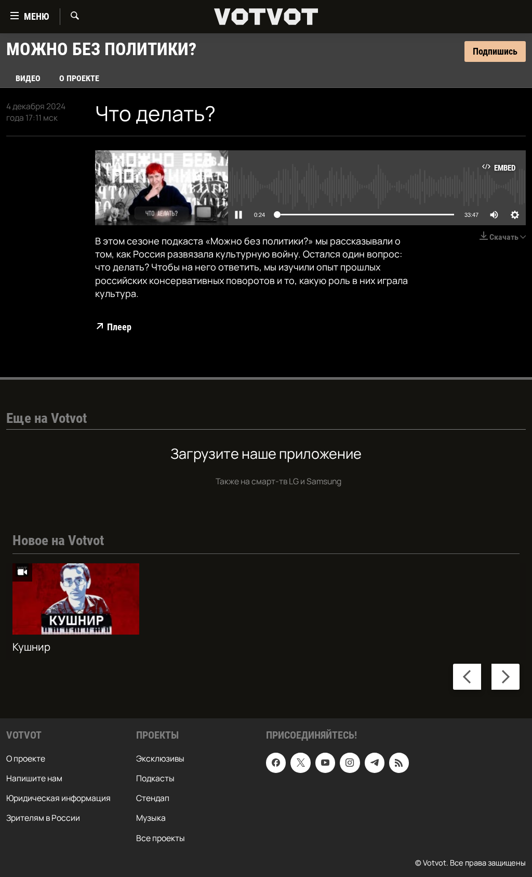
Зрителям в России (43, 817)
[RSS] (399, 762)
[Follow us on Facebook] (276, 762)
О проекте (79, 78)
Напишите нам (34, 778)
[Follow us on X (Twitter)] (300, 762)
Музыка (151, 817)
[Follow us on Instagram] (350, 762)
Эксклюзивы (160, 758)
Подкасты (155, 778)
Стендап (152, 798)
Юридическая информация (58, 798)
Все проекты (160, 837)
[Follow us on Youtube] (325, 762)
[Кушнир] (75, 599)
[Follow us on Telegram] (374, 762)
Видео (28, 78)
